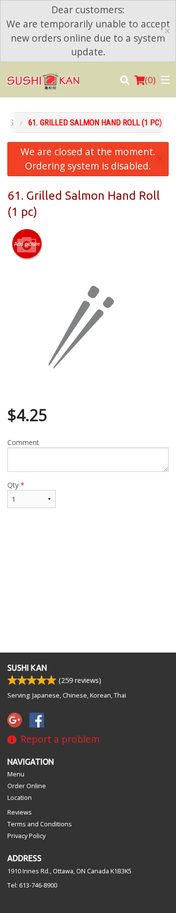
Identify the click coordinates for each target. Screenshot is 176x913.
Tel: (32, 885)
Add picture (27, 243)
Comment (23, 442)
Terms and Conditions (39, 823)
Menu (15, 774)
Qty (15, 485)
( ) (150, 79)
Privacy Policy (26, 835)
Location (19, 797)
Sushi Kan (27, 667)
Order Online (26, 785)
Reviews (19, 812)
